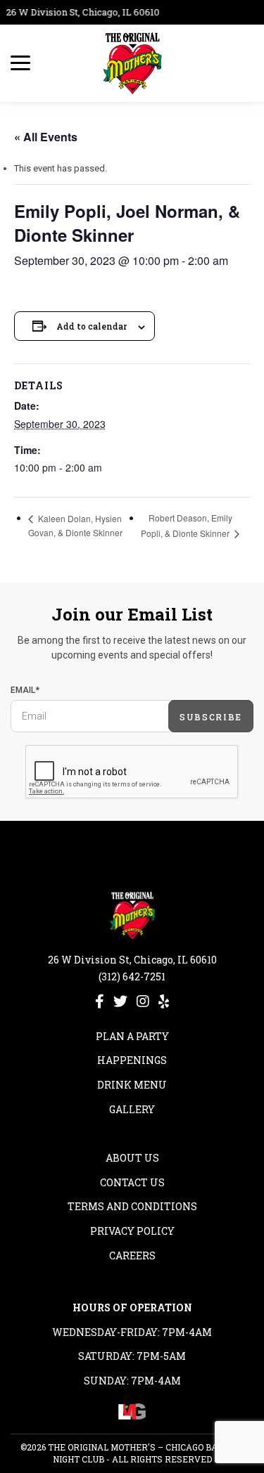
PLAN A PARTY (132, 1036)
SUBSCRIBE (211, 716)
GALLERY (132, 1109)
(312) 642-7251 (132, 976)
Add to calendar (91, 326)
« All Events (45, 137)
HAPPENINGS (132, 1060)
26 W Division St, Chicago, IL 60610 (80, 12)
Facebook (99, 1001)
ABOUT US (132, 1157)
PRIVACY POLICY (132, 1231)
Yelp (163, 1001)
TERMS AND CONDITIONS (132, 1206)
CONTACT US (132, 1182)
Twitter (120, 1001)
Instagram (143, 1001)
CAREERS (132, 1255)
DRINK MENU (132, 1084)
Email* (25, 690)
